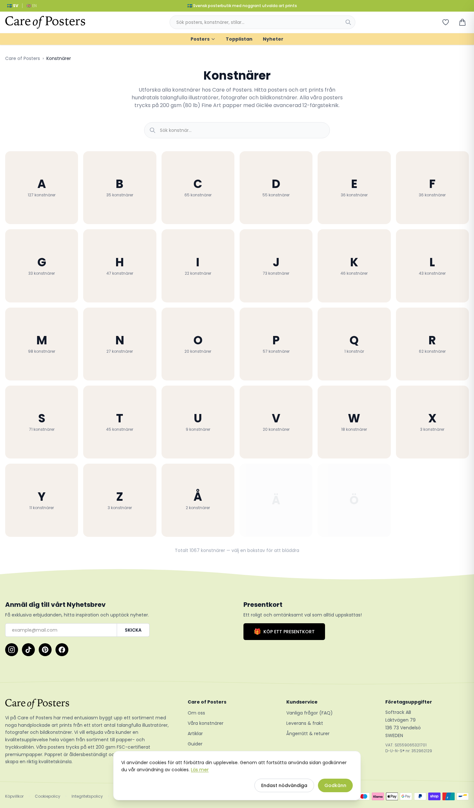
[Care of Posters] (88, 704)
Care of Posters (22, 58)
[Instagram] (11, 649)
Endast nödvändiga (284, 785)
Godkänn (335, 785)
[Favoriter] (445, 22)
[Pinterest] (45, 649)
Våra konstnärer (205, 723)
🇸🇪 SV (12, 5)
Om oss (196, 713)
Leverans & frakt (304, 723)
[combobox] (262, 22)
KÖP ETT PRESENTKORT (284, 631)
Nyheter (273, 39)
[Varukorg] (462, 22)
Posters (200, 39)
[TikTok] (28, 649)
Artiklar (195, 733)
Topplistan (239, 39)
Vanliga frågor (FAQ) (309, 713)
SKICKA (133, 630)
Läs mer (200, 769)
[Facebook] (61, 649)
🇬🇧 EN (31, 5)
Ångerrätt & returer (308, 733)
